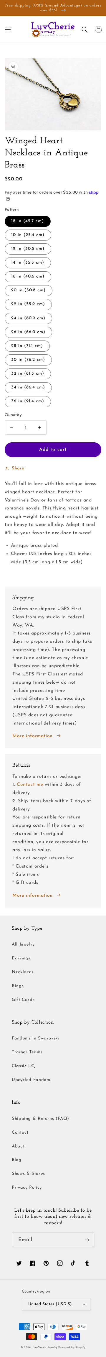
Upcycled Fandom (31, 1080)
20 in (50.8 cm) (28, 290)
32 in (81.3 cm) (27, 373)
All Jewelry (23, 944)
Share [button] (18, 468)
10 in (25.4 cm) (28, 235)
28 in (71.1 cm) (27, 346)
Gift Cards (23, 1000)
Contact (20, 1132)
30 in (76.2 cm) (28, 360)
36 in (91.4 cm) (27, 401)
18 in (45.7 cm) (27, 221)
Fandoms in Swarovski (35, 1038)
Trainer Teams (27, 1052)
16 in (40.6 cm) (28, 276)
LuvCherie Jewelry (45, 1347)
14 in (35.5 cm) (27, 262)
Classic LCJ (24, 1066)
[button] (7, 29)
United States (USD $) (50, 1304)
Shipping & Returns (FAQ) (40, 1119)
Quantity (13, 415)
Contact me (30, 784)
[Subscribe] (87, 1240)
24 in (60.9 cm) (28, 318)
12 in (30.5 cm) (28, 249)
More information (32, 736)
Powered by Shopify (71, 1347)
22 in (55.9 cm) (28, 304)
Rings (18, 986)
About (18, 1146)
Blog (16, 1160)
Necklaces (23, 972)
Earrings (21, 958)
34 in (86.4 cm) (28, 387)
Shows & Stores (28, 1174)
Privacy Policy (27, 1187)
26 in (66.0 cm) (28, 332)
